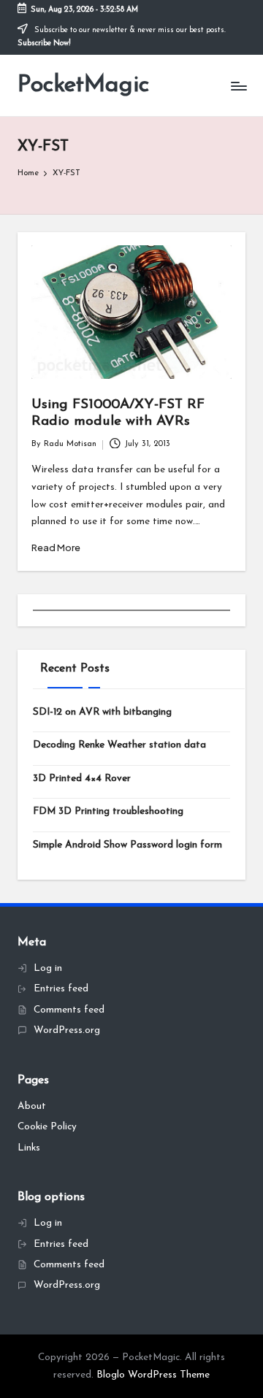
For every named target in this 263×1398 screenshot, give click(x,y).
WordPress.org (67, 1030)
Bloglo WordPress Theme (153, 1375)
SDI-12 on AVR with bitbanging (102, 712)
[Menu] (238, 86)
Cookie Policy (47, 1127)
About (32, 1106)
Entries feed (61, 989)
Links (29, 1148)
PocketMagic (83, 85)
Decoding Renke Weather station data (119, 745)
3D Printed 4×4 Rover (82, 778)
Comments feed (69, 1010)
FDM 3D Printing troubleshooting (108, 811)
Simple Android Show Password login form (127, 845)
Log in (48, 968)
